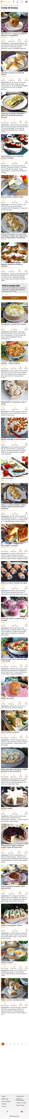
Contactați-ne (20, 1096)
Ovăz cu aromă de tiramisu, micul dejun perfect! (13, 887)
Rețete (3, 1096)
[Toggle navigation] (26, 2)
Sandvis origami (6, 808)
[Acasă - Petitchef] (1, 5)
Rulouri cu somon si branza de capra (14, 583)
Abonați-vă (14, 298)
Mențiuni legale (20, 1105)
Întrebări (4, 1104)
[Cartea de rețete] (13, 2)
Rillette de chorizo (7, 698)
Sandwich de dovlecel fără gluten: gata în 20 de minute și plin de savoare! (13, 115)
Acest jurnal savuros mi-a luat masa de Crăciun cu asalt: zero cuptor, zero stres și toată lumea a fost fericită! (14, 236)
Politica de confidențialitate (20, 1099)
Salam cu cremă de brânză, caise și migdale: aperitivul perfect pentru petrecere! (13, 506)
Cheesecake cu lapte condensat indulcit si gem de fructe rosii (12, 846)
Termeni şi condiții (21, 1102)
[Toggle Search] (22, 2)
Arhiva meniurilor (6, 1101)
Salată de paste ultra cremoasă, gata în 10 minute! (14, 660)
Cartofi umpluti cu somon (10, 732)
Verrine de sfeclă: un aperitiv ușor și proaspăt (13, 619)
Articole (4, 1106)
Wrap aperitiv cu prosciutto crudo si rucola (13, 403)
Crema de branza (7, 478)
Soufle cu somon (7, 962)
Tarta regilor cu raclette (9, 546)
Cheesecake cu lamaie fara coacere (13, 324)
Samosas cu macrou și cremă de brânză (12, 73)
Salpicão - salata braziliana (10, 363)
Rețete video (5, 1099)
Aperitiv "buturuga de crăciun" (11, 925)
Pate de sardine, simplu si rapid (12, 197)
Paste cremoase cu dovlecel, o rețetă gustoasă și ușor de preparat (14, 770)
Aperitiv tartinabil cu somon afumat (13, 439)
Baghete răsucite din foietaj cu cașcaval (12, 265)
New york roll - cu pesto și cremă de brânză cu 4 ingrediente (14, 34)
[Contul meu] (17, 2)
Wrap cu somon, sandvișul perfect (13, 1000)
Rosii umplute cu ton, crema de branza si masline (12, 157)
